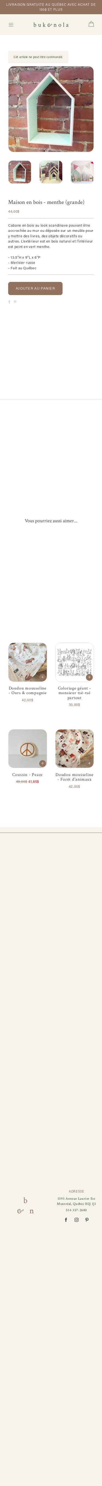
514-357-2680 (76, 1210)
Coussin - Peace (27, 774)
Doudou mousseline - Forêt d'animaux (74, 777)
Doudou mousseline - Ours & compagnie (27, 690)
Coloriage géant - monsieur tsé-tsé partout (74, 692)
